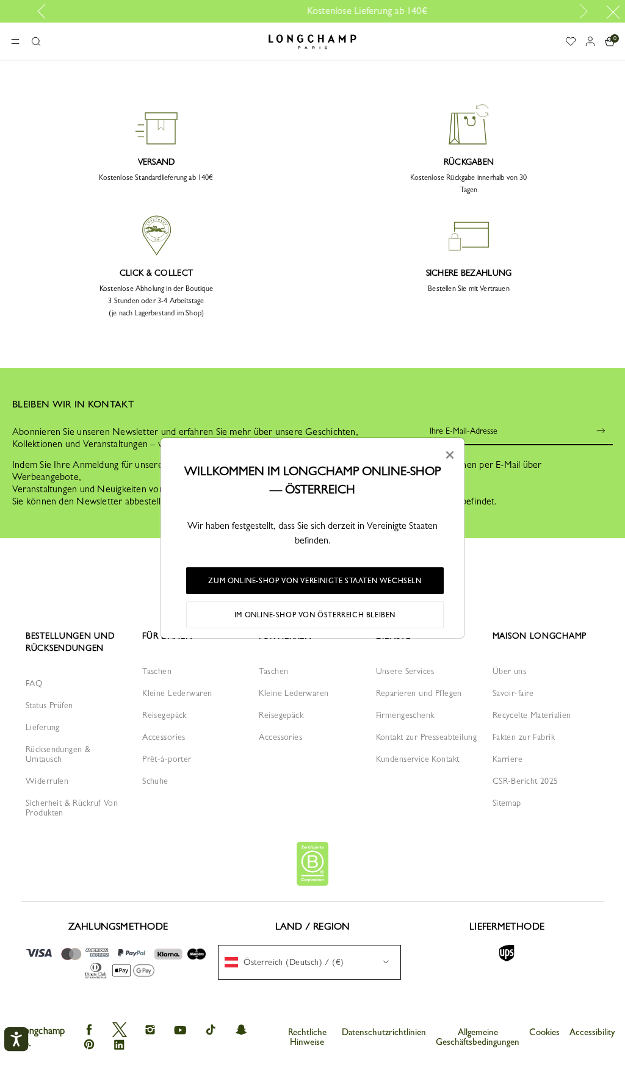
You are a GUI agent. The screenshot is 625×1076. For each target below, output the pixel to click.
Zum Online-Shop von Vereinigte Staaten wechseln (314, 580)
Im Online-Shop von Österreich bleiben (315, 615)
